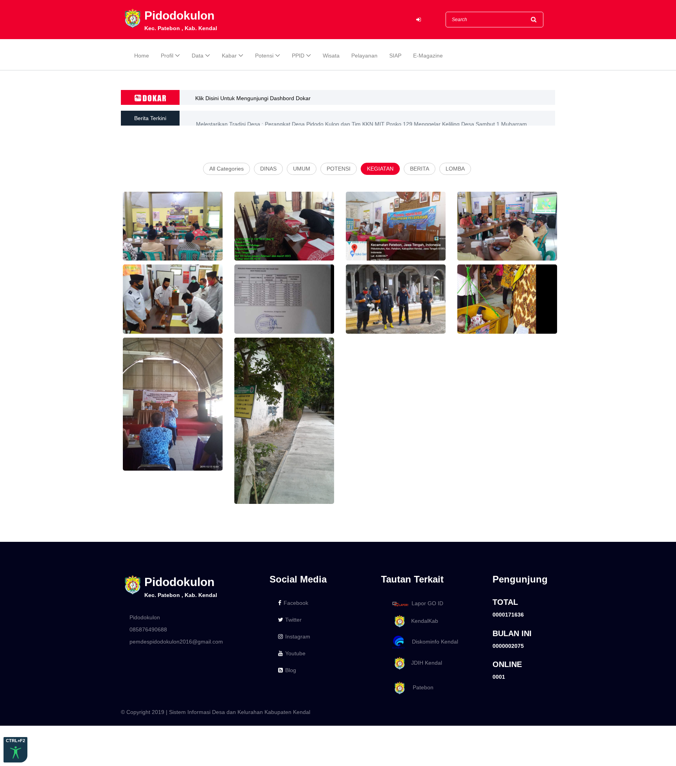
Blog (290, 670)
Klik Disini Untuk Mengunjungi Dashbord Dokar (253, 98)
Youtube (295, 653)
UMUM (301, 168)
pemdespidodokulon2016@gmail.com (176, 641)
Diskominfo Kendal (432, 642)
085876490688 (148, 629)
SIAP (395, 55)
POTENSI (339, 168)
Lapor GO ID (427, 604)
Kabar (229, 55)
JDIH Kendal (424, 663)
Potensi (264, 55)
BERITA (419, 168)
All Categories (226, 168)
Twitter (293, 620)
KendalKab (422, 621)
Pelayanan (364, 55)
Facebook (296, 603)
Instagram (297, 636)
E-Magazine (428, 55)
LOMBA (455, 168)
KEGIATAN (380, 168)
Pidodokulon (144, 617)
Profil (167, 55)
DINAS (268, 168)
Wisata (331, 55)
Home (141, 55)
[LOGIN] (418, 20)
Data (197, 55)
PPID (298, 55)
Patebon (419, 687)
